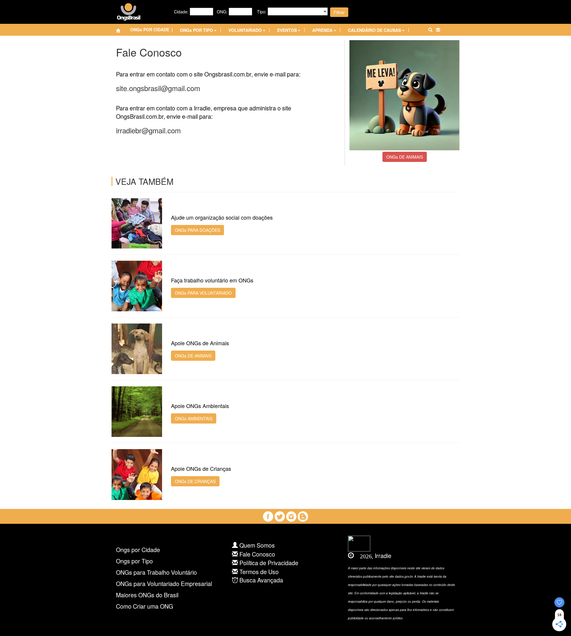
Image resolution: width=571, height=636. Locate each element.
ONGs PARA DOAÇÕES (197, 230)
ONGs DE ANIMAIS (404, 157)
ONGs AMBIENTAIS (193, 418)
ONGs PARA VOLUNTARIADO (203, 293)
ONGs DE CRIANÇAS (195, 481)
